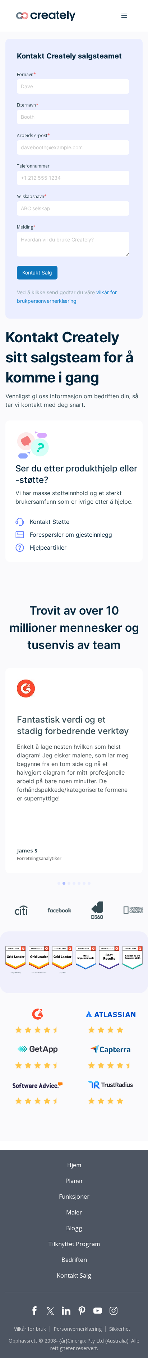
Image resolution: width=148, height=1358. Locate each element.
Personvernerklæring (78, 1328)
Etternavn (27, 105)
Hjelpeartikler (48, 547)
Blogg (74, 1228)
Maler (74, 1212)
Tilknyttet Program (74, 1244)
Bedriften (74, 1260)
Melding (26, 227)
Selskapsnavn (32, 196)
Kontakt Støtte (49, 521)
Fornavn (26, 74)
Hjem (74, 1165)
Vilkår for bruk (30, 1328)
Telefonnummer (33, 166)
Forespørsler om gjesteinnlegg (71, 534)
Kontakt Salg (37, 272)
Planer (74, 1181)
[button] (124, 16)
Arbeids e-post (33, 135)
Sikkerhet (119, 1328)
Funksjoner (74, 1196)
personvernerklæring (52, 301)
